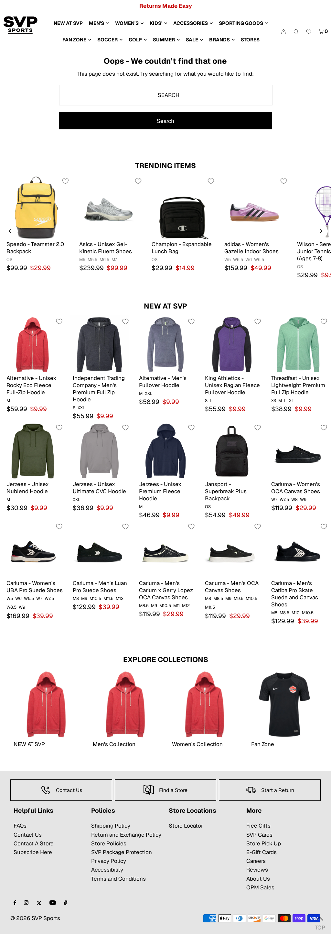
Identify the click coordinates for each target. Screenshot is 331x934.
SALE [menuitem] (192, 40)
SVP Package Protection (121, 852)
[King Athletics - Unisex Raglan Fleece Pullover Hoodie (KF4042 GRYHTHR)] (232, 345)
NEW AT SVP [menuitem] (68, 23)
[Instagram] (26, 903)
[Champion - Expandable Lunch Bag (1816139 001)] (181, 207)
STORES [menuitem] (250, 40)
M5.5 (92, 259)
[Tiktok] (65, 903)
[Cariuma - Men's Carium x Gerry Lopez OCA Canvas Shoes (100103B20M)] (166, 550)
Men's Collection (114, 744)
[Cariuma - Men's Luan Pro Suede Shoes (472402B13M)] (99, 550)
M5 (82, 259)
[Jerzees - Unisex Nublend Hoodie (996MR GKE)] (33, 451)
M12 (119, 598)
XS (273, 400)
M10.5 (95, 598)
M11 (176, 605)
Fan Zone (262, 744)
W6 (248, 259)
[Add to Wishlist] (65, 181)
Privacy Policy (108, 860)
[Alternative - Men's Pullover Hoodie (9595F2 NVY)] (166, 345)
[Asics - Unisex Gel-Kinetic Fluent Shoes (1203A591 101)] (109, 207)
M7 (114, 259)
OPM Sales (260, 887)
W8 (294, 499)
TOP (320, 926)
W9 (303, 499)
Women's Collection (197, 744)
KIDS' (156, 23)
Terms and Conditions (118, 878)
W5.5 (238, 259)
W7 (274, 499)
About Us (258, 878)
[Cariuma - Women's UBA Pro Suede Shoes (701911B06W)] (33, 550)
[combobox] (165, 95)
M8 (76, 598)
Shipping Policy (110, 825)
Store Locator (186, 825)
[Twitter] (39, 903)
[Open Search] (296, 31)
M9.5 (238, 598)
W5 (227, 259)
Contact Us (28, 834)
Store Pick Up (263, 843)
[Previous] (10, 231)
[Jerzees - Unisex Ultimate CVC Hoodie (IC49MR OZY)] (99, 451)
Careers (256, 860)
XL (291, 400)
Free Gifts (258, 825)
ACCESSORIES (190, 23)
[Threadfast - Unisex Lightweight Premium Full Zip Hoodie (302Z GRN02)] (298, 345)
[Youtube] (52, 903)
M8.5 (144, 605)
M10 (296, 612)
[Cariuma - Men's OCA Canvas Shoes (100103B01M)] (232, 550)
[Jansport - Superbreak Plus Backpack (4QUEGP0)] (232, 451)
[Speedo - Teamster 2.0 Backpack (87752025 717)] (36, 207)
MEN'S (96, 23)
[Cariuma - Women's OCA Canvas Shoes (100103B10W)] (298, 451)
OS (9, 259)
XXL (81, 407)
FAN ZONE (74, 40)
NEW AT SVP (165, 305)
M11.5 (108, 598)
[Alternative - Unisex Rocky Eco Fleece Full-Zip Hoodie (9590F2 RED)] (33, 345)
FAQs (20, 825)
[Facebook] (15, 903)
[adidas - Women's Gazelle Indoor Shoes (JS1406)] (254, 207)
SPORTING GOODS (241, 23)
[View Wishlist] (308, 32)
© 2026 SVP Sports (35, 918)
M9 (84, 598)
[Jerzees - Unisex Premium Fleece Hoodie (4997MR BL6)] (166, 451)
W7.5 (284, 499)
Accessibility (107, 869)
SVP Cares (259, 834)
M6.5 (104, 259)
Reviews (257, 869)
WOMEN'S (127, 23)
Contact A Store (34, 843)
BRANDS (219, 40)
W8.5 (11, 607)
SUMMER (164, 40)
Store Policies (108, 843)
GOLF (135, 40)
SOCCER (107, 40)
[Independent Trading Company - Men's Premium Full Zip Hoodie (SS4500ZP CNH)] (99, 345)
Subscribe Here (33, 852)
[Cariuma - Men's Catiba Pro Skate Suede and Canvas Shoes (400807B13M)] (298, 550)
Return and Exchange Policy (126, 834)
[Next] (320, 231)
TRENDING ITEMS (165, 165)
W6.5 (259, 259)
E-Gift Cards (261, 852)
